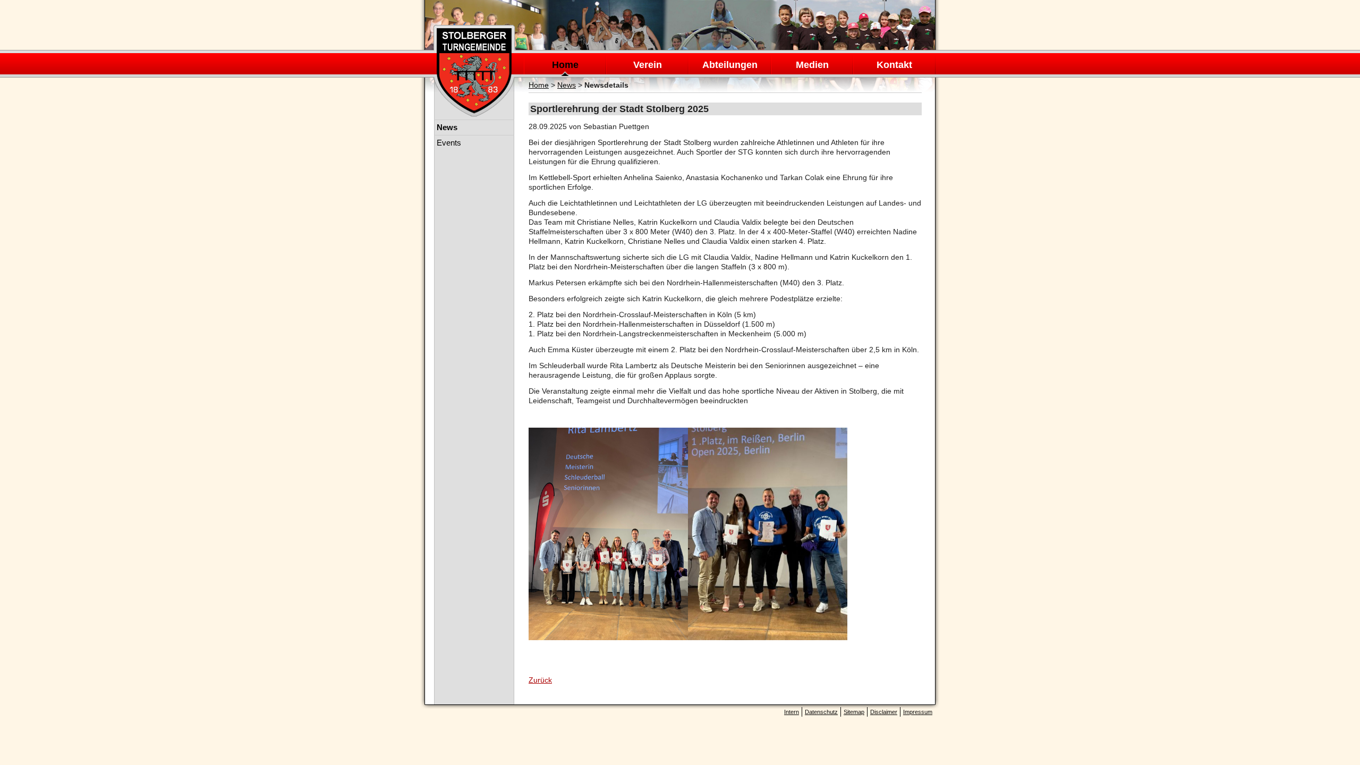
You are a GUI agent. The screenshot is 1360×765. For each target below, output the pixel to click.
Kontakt (894, 65)
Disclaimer (883, 712)
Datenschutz (821, 712)
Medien (812, 65)
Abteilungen (730, 65)
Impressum (917, 712)
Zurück (540, 680)
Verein (647, 65)
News (566, 85)
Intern (791, 712)
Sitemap (854, 712)
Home (565, 65)
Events (449, 142)
